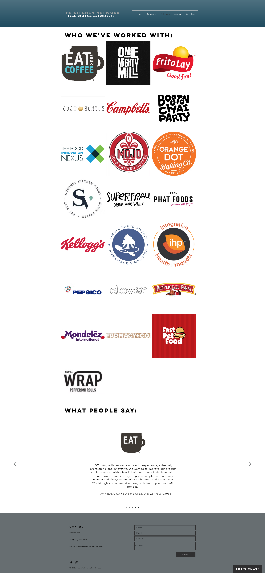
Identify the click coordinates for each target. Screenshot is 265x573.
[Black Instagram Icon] (77, 562)
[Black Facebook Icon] (71, 562)
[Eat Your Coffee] (129, 507)
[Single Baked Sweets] (138, 507)
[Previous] (15, 464)
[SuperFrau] (132, 507)
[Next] (250, 464)
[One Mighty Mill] (126, 507)
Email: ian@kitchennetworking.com (86, 546)
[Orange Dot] (135, 507)
